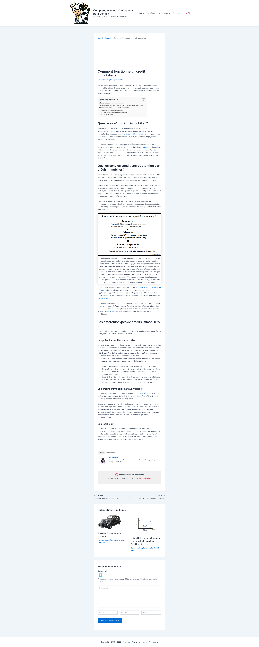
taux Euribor (145, 393)
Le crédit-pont (108, 114)
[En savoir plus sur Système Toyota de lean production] (110, 522)
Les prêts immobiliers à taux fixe (113, 110)
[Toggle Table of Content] (142, 100)
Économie (113, 540)
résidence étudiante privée (141, 134)
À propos (101, 452)
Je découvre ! (153, 13)
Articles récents (111, 452)
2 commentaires (103, 540)
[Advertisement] (129, 54)
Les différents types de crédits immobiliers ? (116, 108)
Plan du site (153, 642)
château (127, 134)
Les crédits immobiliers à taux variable (115, 112)
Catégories (177, 13)
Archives (166, 13)
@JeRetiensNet (145, 478)
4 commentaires (136, 548)
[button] (159, 13)
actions (112, 311)
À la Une (141, 13)
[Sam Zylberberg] (103, 460)
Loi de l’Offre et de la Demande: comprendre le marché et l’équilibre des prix (146, 541)
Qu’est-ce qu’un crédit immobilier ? (112, 103)
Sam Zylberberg (113, 457)
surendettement (104, 298)
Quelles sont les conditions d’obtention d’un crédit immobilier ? (122, 105)
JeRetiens (126, 642)
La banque (146, 147)
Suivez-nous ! (186, 13)
